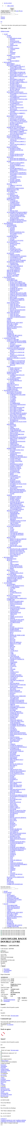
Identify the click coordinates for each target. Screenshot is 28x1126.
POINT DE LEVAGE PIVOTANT (15, 802)
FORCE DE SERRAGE (16, 720)
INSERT (12, 735)
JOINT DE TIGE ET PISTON (17, 307)
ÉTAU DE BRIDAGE (15, 711)
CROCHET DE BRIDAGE (17, 680)
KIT (11, 209)
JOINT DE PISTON (15, 305)
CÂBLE (12, 649)
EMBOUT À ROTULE (16, 185)
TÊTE (11, 857)
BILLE (12, 632)
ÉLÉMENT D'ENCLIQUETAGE (18, 703)
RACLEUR (13, 308)
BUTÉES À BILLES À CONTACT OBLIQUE (16, 85)
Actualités (9, 55)
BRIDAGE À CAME (15, 643)
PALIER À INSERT (15, 179)
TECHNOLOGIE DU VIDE (17, 447)
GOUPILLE (13, 728)
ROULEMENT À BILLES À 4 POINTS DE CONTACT (18, 74)
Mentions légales (21, 1121)
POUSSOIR (13, 809)
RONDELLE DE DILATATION (18, 220)
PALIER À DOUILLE (15, 345)
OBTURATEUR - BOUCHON (15, 322)
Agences (3, 18)
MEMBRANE (10, 334)
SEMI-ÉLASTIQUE (15, 243)
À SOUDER (13, 397)
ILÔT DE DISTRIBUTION (17, 434)
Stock (11, 51)
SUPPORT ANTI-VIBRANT (17, 847)
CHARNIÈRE (13, 662)
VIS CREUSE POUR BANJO (17, 417)
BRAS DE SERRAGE (15, 642)
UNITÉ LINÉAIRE (15, 865)
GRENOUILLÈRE (15, 731)
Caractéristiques (8, 970)
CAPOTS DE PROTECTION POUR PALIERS (17, 217)
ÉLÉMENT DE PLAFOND (17, 700)
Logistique (12, 49)
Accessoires (3, 1074)
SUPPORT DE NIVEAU (16, 288)
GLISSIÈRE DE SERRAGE (17, 724)
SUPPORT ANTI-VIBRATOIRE (18, 284)
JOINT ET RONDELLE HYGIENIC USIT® (16, 739)
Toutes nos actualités (15, 56)
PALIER (9, 161)
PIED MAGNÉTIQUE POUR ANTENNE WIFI (17, 790)
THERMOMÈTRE (15, 513)
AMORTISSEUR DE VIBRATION (15, 613)
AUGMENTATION (15, 622)
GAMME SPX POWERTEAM (15, 884)
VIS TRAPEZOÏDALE (13, 379)
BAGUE (9, 321)
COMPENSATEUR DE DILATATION (16, 487)
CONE (11, 670)
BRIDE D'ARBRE (15, 346)
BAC (11, 625)
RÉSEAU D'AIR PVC (15, 540)
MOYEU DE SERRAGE (16, 764)
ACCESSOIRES (8, 583)
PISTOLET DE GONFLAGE (17, 551)
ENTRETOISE (14, 708)
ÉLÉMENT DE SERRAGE (17, 701)
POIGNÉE (12, 800)
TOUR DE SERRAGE (16, 860)
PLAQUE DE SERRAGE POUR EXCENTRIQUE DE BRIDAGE (18, 795)
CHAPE (12, 660)
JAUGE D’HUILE (14, 737)
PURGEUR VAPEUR (15, 468)
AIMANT (12, 605)
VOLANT (12, 872)
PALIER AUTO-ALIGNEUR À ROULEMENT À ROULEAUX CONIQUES (18, 174)
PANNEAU (13, 778)
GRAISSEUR (13, 730)
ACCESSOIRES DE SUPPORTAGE (15, 542)
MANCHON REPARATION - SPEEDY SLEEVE (14, 327)
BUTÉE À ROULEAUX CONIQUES (16, 105)
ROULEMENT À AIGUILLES (15, 116)
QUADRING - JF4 (11, 325)
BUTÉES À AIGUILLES (16, 123)
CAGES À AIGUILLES (16, 117)
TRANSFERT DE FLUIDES (11, 390)
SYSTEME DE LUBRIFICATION (15, 201)
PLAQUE (12, 793)
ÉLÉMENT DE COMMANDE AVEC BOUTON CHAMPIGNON (18, 697)
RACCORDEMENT (15, 205)
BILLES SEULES (14, 90)
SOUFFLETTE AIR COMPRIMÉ (18, 549)
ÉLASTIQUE (13, 244)
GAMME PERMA (14, 587)
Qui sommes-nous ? (11, 1121)
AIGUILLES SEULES (16, 126)
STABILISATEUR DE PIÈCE (17, 841)
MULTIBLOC (13, 765)
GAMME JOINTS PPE (13, 336)
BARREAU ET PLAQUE (16, 240)
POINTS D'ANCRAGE (16, 604)
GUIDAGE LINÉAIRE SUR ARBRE (16, 341)
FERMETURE (14, 717)
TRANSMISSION (8, 223)
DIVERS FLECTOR (15, 249)
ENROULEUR (14, 532)
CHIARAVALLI (14, 561)
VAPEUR (9, 495)
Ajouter (3, 966)
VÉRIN (12, 427)
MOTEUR (9, 560)
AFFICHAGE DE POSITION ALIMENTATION (17, 609)
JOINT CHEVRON (15, 311)
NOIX (11, 768)
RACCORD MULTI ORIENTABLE (15, 555)
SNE (11, 563)
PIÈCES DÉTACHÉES (16, 546)
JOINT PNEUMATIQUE (13, 312)
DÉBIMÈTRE (13, 442)
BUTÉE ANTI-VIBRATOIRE (17, 283)
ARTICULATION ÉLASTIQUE (18, 294)
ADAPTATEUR (14, 611)
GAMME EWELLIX (12, 389)
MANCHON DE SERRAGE (17, 158)
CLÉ (11, 667)
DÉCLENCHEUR (14, 683)
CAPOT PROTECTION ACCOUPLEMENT (16, 251)
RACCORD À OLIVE (16, 411)
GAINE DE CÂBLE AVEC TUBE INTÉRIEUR (17, 722)
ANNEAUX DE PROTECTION (18, 213)
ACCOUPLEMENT (12, 242)
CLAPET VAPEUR (15, 500)
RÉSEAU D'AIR (11, 537)
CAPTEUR (13, 655)
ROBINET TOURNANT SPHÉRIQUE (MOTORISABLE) (18, 456)
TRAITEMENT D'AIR (16, 445)
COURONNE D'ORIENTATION (15, 188)
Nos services (10, 46)
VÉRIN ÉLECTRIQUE (13, 384)
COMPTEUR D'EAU (15, 482)
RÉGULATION (14, 433)
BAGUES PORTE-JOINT (16, 134)
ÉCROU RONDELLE (12, 147)
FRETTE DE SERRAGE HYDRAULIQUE (13, 272)
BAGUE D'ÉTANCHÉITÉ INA (15, 222)
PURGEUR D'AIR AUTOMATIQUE (15, 470)
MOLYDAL (13, 591)
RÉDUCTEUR (11, 570)
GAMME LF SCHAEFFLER (17, 360)
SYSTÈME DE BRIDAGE (17, 850)
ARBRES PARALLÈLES (16, 573)
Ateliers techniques (14, 48)
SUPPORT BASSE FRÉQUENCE (15, 290)
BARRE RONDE (14, 629)
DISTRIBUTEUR (14, 428)
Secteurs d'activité (5, 1089)
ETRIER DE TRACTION (16, 713)
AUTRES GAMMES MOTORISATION (12, 580)
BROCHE (12, 646)
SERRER (12, 840)
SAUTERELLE (14, 831)
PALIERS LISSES (14, 196)
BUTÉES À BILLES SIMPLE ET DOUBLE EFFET (18, 82)
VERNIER (12, 868)
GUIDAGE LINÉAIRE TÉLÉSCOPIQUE (13, 372)
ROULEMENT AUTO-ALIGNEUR (16, 177)
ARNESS (12, 618)
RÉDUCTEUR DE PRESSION (18, 491)
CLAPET (12, 462)
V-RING (9, 319)
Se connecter (10, 1024)
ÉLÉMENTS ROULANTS (17, 219)
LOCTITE (12, 588)
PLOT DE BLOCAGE (16, 799)
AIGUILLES (10, 881)
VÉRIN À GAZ (11, 386)
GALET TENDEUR (15, 268)
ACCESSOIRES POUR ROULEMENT (17, 212)
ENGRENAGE (14, 263)
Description (6, 969)
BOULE (12, 638)
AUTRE (9, 547)
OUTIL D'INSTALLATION (17, 773)
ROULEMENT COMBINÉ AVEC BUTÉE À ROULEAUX (18, 132)
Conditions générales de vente (8, 1120)
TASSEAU (13, 853)
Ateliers (2, 1077)
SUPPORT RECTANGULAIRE (18, 293)
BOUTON (12, 641)
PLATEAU (13, 798)
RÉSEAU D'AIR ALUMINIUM (18, 539)
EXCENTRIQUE (14, 714)
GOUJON (12, 727)
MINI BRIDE (13, 758)
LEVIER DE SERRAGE (16, 745)
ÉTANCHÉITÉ (8, 277)
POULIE (12, 239)
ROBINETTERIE (11, 448)
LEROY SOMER (14, 564)
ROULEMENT (8, 62)
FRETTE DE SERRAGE (13, 270)
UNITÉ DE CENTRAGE (16, 863)
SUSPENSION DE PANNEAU (18, 848)
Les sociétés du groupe (15, 42)
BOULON (12, 639)
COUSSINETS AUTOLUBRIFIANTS (17, 598)
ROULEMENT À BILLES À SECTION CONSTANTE (17, 80)
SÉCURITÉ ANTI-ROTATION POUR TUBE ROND (18, 834)
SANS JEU (13, 247)
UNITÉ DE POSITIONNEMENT (18, 864)
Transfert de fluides (5, 1070)
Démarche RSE (14, 45)
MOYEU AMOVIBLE (12, 276)
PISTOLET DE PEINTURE (17, 550)
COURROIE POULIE (12, 236)
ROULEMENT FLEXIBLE (17, 298)
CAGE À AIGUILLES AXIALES (18, 121)
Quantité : (3, 963)
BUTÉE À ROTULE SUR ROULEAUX (16, 108)
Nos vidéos (12, 58)
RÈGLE (12, 822)
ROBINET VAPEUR (15, 467)
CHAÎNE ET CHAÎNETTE (17, 659)
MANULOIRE (14, 597)
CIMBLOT (13, 663)
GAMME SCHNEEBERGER (14, 387)
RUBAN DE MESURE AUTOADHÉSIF (16, 829)
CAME (12, 653)
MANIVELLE (13, 757)
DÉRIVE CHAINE (15, 254)
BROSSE (12, 208)
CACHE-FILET (14, 650)
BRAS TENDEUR (15, 267)
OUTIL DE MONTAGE (16, 772)
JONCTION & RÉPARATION (18, 404)
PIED (11, 788)
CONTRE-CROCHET (15, 674)
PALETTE (12, 775)
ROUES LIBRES (14, 124)
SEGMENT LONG (15, 836)
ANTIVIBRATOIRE (12, 280)
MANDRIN (13, 754)
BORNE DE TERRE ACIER (17, 635)
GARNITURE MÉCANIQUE (14, 335)
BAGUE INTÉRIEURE (13, 136)
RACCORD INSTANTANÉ (17, 407)
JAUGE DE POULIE (15, 259)
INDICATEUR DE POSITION (18, 732)
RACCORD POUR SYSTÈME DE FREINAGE (18, 419)
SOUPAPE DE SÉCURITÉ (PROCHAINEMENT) (17, 503)
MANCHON (10, 157)
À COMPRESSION (15, 403)
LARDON (12, 744)
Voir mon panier (14, 1015)
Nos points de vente (5, 1090)
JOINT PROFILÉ (14, 741)
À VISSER (13, 396)
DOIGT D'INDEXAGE (16, 602)
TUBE (11, 527)
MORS (12, 762)
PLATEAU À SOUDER (13, 274)
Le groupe (9, 36)
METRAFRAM (14, 195)
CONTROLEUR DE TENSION (18, 256)
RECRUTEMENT (14, 61)
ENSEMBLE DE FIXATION (17, 707)
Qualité (12, 44)
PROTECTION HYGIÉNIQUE (18, 817)
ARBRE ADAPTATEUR (16, 616)
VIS (11, 871)
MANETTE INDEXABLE (17, 601)
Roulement (3, 1064)
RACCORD (13, 425)
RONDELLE (13, 824)
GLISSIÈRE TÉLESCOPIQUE (18, 725)
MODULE (12, 761)
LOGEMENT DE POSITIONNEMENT (15, 749)
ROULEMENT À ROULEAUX (15, 92)
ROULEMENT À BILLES (14, 65)
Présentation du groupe (15, 38)
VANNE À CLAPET (15, 459)
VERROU (12, 870)
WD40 (11, 590)
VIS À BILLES (11, 383)
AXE (11, 624)
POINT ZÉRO (13, 805)
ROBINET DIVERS (15, 481)
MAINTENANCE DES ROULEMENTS (13, 190)
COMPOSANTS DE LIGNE (17, 431)
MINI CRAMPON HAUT (16, 759)
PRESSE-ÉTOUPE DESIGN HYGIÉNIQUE (17, 812)
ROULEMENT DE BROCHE (17, 72)
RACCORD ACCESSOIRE (17, 410)
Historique (12, 39)
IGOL (11, 594)
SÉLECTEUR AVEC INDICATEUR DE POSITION (18, 838)
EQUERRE (13, 710)
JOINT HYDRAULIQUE (13, 302)
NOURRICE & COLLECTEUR (18, 421)
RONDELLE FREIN (15, 148)
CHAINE (12, 227)
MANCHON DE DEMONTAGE (18, 160)
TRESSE (9, 329)
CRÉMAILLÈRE (14, 264)
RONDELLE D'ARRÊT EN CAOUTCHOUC (17, 300)
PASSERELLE (14, 779)
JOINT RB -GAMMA (12, 324)
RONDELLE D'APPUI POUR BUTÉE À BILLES (18, 88)
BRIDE (12, 423)
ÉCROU (12, 152)
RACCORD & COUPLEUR (14, 393)
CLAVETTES (10, 882)
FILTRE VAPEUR (14, 499)
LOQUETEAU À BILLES (17, 751)
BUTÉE (12, 648)
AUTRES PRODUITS (15, 592)
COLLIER (12, 669)
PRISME (12, 815)
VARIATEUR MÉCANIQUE (14, 578)
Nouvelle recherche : (6, 12)
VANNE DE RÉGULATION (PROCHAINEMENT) (17, 507)
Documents (6, 971)
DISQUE (12, 230)
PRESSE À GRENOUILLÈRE (18, 810)
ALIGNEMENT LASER (16, 257)
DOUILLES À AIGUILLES (17, 119)
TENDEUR (13, 854)
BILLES (9, 880)
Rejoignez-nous (4, 1096)
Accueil (6, 34)
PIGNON (12, 229)
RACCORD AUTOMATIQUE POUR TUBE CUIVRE (18, 415)
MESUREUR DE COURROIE (18, 260)
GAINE (12, 530)
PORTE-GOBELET (15, 807)
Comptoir (3, 1084)
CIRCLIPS (12, 665)
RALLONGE (13, 820)
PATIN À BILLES (14, 369)
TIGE (11, 858)
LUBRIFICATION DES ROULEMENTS (13, 198)
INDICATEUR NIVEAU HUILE (18, 734)
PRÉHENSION (14, 435)
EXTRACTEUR (14, 715)
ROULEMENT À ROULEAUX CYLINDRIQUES (18, 97)
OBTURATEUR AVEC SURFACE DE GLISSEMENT (18, 770)
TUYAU (12, 529)
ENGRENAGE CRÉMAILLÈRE (15, 261)
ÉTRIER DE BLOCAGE (16, 155)
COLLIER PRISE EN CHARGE (18, 413)
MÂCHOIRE (13, 752)
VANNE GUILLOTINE (16, 461)
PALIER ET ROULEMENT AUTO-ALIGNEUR (17, 163)
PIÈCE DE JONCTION (16, 785)
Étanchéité (3, 1067)
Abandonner (4, 1024)
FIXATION (13, 718)
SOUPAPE (13, 479)
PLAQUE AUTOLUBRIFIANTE (15, 877)
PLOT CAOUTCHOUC (16, 281)
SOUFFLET (10, 331)
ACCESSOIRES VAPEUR (17, 509)
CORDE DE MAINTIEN (16, 676)
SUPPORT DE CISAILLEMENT (18, 295)
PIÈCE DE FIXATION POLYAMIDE (16, 783)
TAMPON (12, 851)
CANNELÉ (13, 400)
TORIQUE (9, 318)
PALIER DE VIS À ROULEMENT (16, 127)
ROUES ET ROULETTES (14, 595)
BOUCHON (13, 636)
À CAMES (13, 399)
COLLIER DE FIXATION (16, 534)
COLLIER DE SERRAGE (16, 533)
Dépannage (13, 52)
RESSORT (12, 823)
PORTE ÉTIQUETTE (15, 631)
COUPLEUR (13, 406)
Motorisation (4, 1072)
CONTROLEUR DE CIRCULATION (15, 477)
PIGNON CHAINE (12, 226)
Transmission (4, 1066)
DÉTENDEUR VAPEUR (16, 464)
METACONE (13, 297)
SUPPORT (12, 206)
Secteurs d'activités (14, 41)
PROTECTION (14, 210)
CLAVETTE (13, 666)
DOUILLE (12, 343)
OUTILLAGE (13, 192)
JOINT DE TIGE (14, 304)
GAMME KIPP (11, 599)
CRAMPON (13, 679)
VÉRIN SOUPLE (14, 444)
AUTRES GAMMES (15, 377)
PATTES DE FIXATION (16, 567)
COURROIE (13, 237)
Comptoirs (12, 53)
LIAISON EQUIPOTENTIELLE (18, 747)
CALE (11, 652)
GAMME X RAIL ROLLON (17, 362)
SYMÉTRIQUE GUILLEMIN (17, 394)
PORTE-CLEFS (14, 806)
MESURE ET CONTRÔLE (14, 510)
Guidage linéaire (5, 1069)
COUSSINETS (11, 194)
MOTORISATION (8, 557)
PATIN (8, 366)
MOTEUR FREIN (11, 574)
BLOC (11, 633)
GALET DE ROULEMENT (14, 137)
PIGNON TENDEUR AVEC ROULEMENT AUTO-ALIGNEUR (17, 233)
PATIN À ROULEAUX (16, 367)
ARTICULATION (14, 706)
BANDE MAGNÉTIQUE (16, 628)
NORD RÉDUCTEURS (16, 566)
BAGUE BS (10, 332)
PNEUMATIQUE (11, 424)
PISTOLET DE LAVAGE (16, 553)
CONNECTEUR (14, 672)
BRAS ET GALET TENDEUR (15, 266)
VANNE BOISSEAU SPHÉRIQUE (15, 453)
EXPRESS (12, 401)
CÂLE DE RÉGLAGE (16, 370)
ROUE (11, 827)
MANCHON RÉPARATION (17, 489)
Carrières (9, 59)
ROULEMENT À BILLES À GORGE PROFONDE (17, 67)
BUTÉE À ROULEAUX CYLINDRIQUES (16, 102)
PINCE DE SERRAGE (16, 792)
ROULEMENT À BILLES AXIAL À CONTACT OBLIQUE (18, 129)
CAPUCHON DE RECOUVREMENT (15, 657)
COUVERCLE (14, 677)
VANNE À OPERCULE (16, 465)
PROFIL (12, 816)
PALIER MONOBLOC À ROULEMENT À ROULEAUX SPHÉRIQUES (18, 170)
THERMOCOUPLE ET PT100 (18, 520)
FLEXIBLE (13, 485)
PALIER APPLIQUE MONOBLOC (15, 181)
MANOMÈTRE (14, 512)
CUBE (11, 682)
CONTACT (4, 1118)
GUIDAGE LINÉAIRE (10, 338)
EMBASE (12, 704)
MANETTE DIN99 (15, 755)
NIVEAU (12, 766)
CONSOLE (13, 673)
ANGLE (12, 615)
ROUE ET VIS (14, 571)
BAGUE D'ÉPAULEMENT (17, 215)
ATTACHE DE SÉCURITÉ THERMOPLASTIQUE (17, 620)
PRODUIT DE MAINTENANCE (15, 585)
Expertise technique (5, 1080)
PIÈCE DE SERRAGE (16, 786)
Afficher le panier (5, 31)
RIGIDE (12, 246)
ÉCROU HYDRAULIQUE (17, 154)
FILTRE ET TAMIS (15, 472)
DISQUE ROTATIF (15, 690)
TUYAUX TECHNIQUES (13, 526)
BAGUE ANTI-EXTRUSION (17, 309)
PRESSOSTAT (14, 516)
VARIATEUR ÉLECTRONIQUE (15, 577)
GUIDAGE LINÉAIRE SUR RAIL (16, 348)
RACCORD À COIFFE (16, 409)
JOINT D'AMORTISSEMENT (18, 317)
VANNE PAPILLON (15, 458)
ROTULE (9, 184)
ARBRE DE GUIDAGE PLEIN (18, 342)
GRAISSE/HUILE (14, 203)
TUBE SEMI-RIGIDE (15, 430)
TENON (12, 856)
